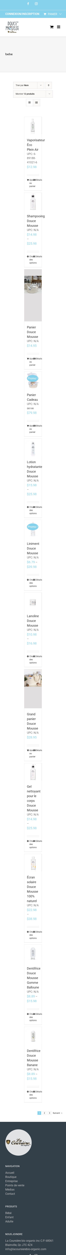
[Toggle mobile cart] (52, 27)
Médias (9, 1189)
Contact (10, 1193)
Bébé (8, 1213)
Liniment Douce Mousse (33, 548)
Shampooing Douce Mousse (36, 220)
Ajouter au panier (31, 183)
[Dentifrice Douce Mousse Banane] (33, 1036)
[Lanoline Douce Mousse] (33, 601)
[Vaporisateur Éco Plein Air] (33, 125)
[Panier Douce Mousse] (33, 295)
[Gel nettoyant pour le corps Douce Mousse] (33, 772)
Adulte (9, 1221)
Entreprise (11, 1181)
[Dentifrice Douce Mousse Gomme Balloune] (33, 954)
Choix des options (31, 259)
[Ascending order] (48, 85)
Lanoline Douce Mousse (33, 620)
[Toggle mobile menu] (59, 27)
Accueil (9, 1172)
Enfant (9, 1217)
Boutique (10, 1177)
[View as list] (36, 102)
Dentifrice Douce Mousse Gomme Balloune (33, 978)
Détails (37, 180)
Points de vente (14, 1185)
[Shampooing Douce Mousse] (33, 201)
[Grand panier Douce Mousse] (33, 688)
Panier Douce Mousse (32, 332)
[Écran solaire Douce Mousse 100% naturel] (33, 862)
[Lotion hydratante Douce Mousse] (33, 447)
